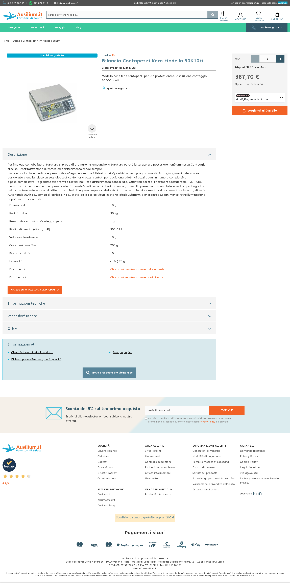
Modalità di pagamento (207, 456)
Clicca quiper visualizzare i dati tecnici (137, 277)
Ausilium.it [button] (104, 494)
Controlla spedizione (158, 461)
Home (6, 40)
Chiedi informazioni (158, 472)
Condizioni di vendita (206, 450)
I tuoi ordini (153, 450)
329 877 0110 (41, 3)
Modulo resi (152, 456)
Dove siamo (105, 467)
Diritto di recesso (203, 467)
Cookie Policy (249, 461)
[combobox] (132, 15)
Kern (114, 55)
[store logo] (22, 15)
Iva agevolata (249, 472)
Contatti (103, 461)
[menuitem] (14, 27)
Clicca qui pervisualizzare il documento (137, 269)
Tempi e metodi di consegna (210, 461)
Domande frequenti (252, 450)
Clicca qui (170, 3)
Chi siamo (104, 456)
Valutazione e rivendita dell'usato (213, 484)
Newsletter (152, 478)
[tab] (109, 154)
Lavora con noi (107, 450)
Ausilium (282, 3)
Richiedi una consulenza (160, 467)
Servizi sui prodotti (204, 472)
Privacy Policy (207, 421)
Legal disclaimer (250, 467)
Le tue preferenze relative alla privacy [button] (259, 480)
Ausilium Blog (106, 505)
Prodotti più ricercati (158, 494)
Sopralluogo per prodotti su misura (214, 478)
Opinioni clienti (107, 478)
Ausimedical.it (106, 499)
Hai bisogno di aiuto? (66, 3)
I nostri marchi (107, 472)
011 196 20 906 (15, 3)
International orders (205, 489)
